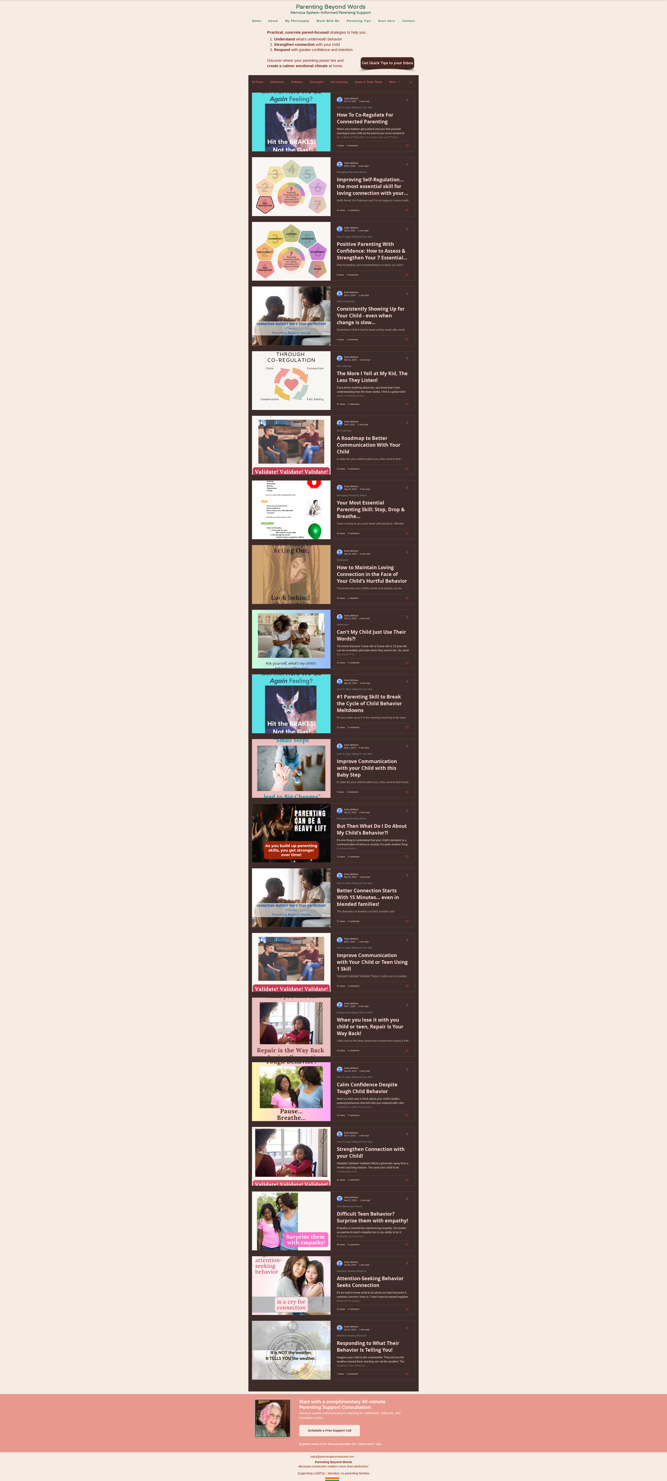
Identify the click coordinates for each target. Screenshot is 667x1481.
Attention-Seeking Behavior (352, 1271)
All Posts (257, 82)
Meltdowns (277, 82)
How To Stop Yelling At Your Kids (354, 107)
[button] (410, 82)
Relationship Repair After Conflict (355, 1012)
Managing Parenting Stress (352, 172)
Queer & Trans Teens (368, 82)
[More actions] (408, 100)
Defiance (297, 82)
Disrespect (317, 82)
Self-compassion (346, 301)
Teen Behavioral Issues (349, 1206)
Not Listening (339, 82)
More (392, 82)
